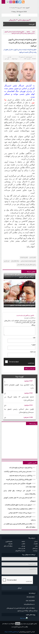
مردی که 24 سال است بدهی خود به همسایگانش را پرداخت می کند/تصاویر (19, 275)
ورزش (23, 545)
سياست (35, 550)
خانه (33, 31)
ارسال (19, 587)
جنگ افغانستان (15, 261)
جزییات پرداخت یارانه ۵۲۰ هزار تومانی (22, 512)
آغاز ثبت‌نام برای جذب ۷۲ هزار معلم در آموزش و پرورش (19, 499)
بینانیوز (18, 623)
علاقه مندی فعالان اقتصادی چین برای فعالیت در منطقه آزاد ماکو (19, 525)
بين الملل (34, 548)
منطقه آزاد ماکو (8, 545)
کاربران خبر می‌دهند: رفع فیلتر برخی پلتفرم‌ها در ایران (19, 492)
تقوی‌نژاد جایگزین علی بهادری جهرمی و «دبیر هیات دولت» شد (19, 485)
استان (35, 541)
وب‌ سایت (32, 351)
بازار (36, 545)
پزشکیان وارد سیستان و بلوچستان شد (22, 467)
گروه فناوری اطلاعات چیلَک (11, 631)
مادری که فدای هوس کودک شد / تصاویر (22, 305)
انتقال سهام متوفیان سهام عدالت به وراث (21, 508)
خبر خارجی (6, 261)
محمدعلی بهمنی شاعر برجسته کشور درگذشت (19, 471)
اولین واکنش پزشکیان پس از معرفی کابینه (20, 479)
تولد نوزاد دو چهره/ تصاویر (26, 302)
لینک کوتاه (14, 58)
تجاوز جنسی (33, 257)
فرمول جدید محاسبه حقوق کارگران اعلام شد (20, 504)
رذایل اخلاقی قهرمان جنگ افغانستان (26, 264)
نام (34, 337)
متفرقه (10, 543)
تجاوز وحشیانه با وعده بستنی (28, 261)
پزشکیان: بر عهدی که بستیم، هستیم (22, 475)
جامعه (28, 31)
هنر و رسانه (21, 548)
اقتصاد (35, 543)
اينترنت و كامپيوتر (20, 550)
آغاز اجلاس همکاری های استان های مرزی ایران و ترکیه (19, 518)
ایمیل (33, 344)
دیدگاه (33, 325)
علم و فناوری (9, 541)
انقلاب (23, 543)
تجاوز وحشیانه (24, 257)
